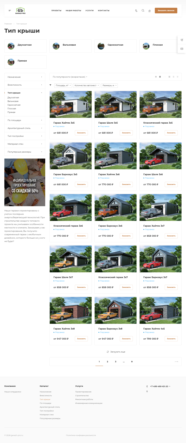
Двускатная (25, 45)
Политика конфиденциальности (81, 435)
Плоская (158, 45)
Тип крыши (14, 92)
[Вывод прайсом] (178, 77)
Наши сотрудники (12, 392)
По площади (14, 120)
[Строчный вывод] (173, 77)
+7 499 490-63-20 (159, 386)
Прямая (22, 60)
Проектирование (83, 392)
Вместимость (15, 85)
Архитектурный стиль (19, 128)
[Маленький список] (156, 77)
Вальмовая (69, 45)
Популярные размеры (19, 152)
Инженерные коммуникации (88, 403)
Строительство (82, 395)
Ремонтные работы (84, 399)
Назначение (14, 77)
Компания (10, 386)
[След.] (175, 361)
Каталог (44, 386)
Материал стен (15, 144)
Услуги (79, 386)
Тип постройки (16, 136)
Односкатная (115, 45)
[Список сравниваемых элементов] (149, 10)
